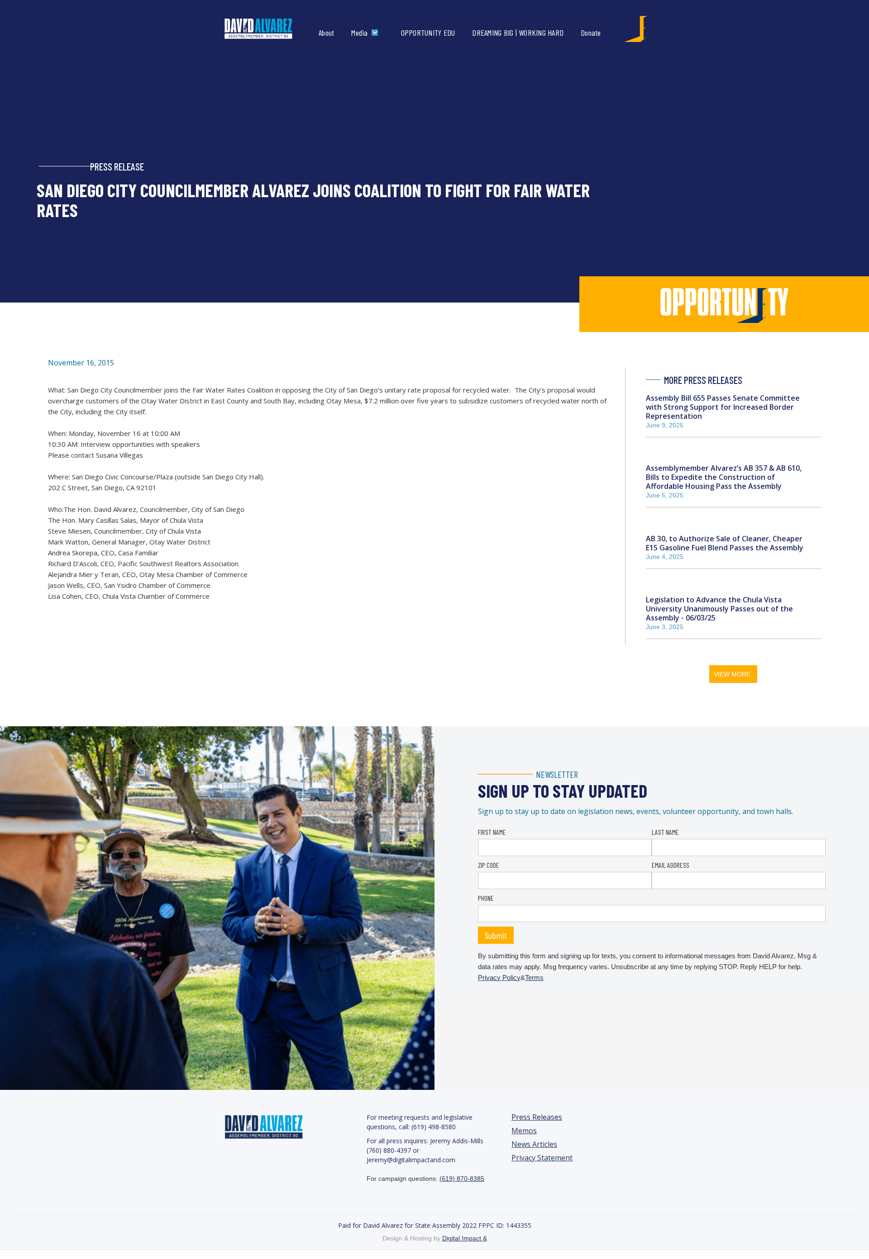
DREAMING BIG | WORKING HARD (517, 32)
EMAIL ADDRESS (670, 865)
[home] (268, 29)
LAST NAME (665, 832)
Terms (534, 977)
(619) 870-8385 (461, 1178)
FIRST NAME (492, 832)
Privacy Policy (499, 977)
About (326, 32)
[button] (366, 32)
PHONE (486, 898)
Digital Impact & (464, 1238)
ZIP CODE (488, 865)
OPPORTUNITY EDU (428, 32)
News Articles (534, 1144)
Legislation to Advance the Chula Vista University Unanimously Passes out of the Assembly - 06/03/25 (719, 608)
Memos (524, 1131)
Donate (591, 32)
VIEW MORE (732, 674)
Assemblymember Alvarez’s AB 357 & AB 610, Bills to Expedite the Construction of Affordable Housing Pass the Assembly (724, 477)
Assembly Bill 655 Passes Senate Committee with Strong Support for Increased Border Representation (723, 407)
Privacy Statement (542, 1158)
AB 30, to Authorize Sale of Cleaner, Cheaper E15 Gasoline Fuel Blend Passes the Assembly (724, 543)
